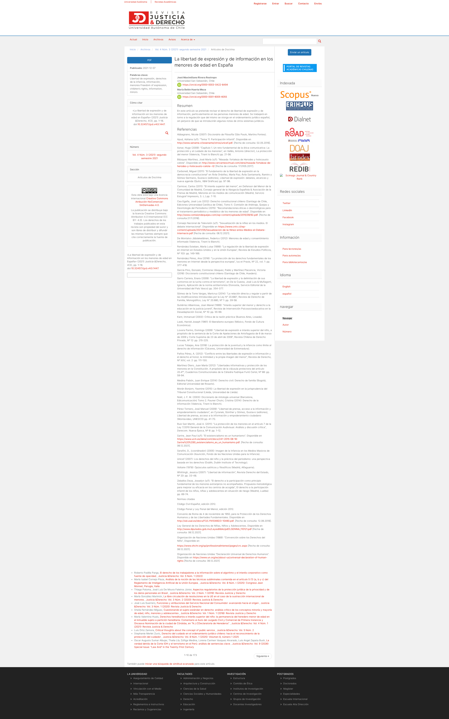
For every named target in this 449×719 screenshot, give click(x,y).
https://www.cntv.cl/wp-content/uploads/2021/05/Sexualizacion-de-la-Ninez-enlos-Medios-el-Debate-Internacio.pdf (221, 230)
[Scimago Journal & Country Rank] (299, 177)
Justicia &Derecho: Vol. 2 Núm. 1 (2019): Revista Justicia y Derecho (208, 593)
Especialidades (291, 693)
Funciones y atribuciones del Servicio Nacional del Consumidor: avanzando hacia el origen (208, 603)
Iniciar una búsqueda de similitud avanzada (169, 663)
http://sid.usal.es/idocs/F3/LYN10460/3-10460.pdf (205, 520)
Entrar (275, 3)
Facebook (288, 217)
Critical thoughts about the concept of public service (185, 630)
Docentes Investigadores (247, 704)
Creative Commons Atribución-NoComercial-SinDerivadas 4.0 (151, 202)
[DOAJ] (299, 148)
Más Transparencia (144, 693)
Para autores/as (292, 255)
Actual (133, 39)
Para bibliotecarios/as (295, 262)
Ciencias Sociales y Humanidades (202, 693)
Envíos (318, 3)
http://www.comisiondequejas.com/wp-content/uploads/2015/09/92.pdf (217, 214)
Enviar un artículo (299, 52)
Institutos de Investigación (248, 688)
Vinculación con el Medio (147, 688)
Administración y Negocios (198, 678)
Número (287, 331)
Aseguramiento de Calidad (148, 678)
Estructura (239, 678)
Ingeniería (188, 709)
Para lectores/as (292, 248)
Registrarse (260, 3)
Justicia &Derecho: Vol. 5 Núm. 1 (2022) (180, 576)
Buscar (289, 3)
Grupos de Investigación (247, 699)
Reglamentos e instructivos (148, 704)
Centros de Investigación (247, 693)
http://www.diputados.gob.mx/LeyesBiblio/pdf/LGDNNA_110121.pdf (214, 529)
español (287, 293)
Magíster (288, 688)
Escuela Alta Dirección (296, 704)
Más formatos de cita (138, 275)
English (286, 286)
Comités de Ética (242, 683)
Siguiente (262, 656)
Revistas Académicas (165, 2)
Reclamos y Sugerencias (147, 709)
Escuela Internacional (295, 699)
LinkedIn (287, 210)
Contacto (303, 3)
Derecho (188, 699)
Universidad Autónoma (135, 2)
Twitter (286, 203)
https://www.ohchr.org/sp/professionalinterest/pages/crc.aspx (212, 545)
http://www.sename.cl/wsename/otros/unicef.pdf (204, 142)
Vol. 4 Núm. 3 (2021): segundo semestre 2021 (180, 49)
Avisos (172, 39)
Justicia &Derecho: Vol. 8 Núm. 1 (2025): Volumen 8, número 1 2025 (201, 636)
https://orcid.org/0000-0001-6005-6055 (205, 96)
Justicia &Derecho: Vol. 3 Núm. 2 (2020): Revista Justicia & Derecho (184, 599)
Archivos (158, 39)
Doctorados (289, 683)
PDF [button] (149, 60)
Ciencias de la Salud (194, 688)
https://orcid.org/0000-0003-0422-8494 (205, 84)
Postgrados (289, 678)
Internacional (140, 683)
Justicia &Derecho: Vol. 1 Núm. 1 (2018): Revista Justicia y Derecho (218, 613)
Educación (189, 704)
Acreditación (140, 699)
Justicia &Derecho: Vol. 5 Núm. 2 (235, 630)
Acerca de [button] (187, 39)
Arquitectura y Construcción (199, 683)
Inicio (145, 39)
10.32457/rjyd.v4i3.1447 (151, 124)
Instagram (288, 224)
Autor (286, 324)
